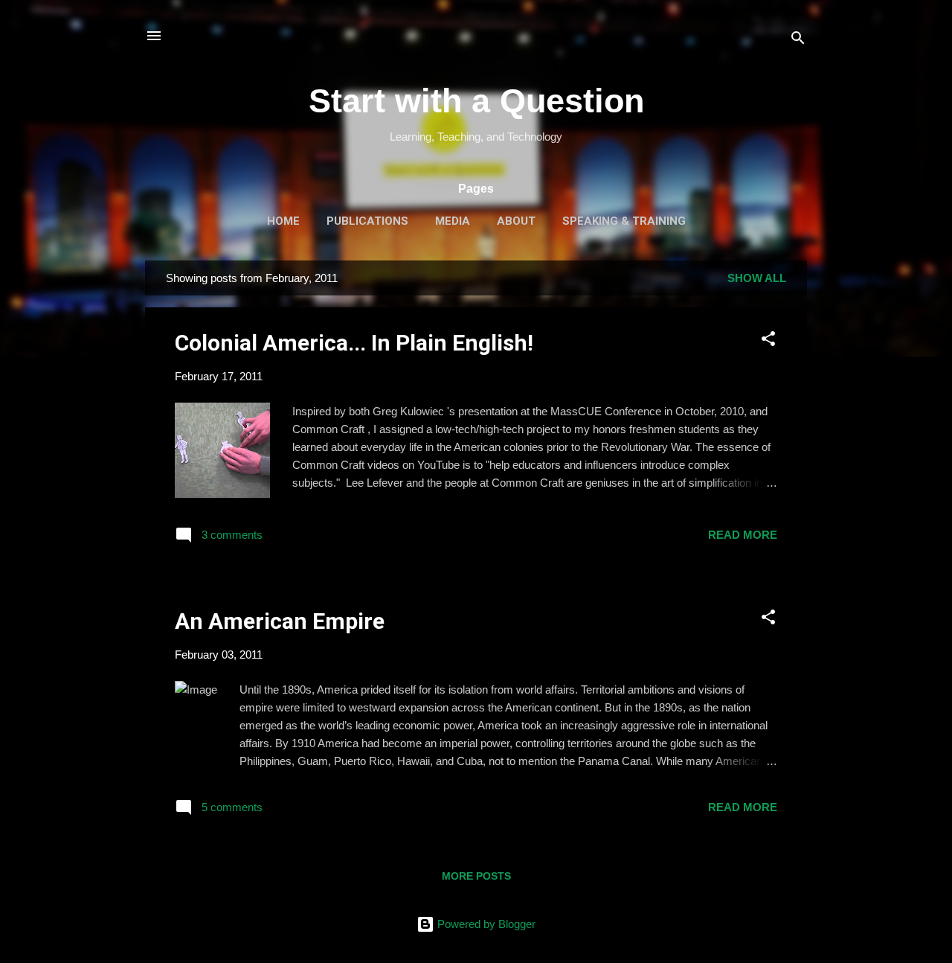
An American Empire (280, 621)
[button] (768, 341)
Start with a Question (476, 101)
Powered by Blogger (485, 924)
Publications (367, 221)
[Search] (798, 40)
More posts (476, 876)
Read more (742, 534)
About (516, 221)
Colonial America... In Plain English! (354, 343)
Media (452, 221)
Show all (756, 278)
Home (283, 221)
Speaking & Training (624, 221)
